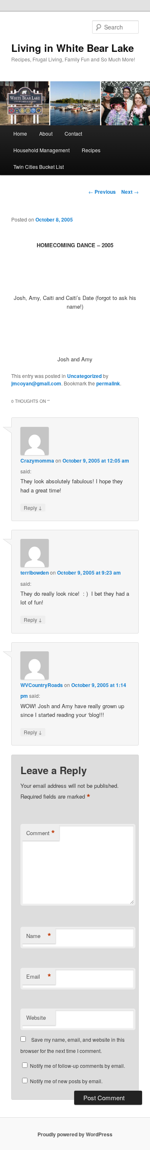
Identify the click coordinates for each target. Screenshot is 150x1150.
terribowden (34, 572)
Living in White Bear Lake (72, 48)
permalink (108, 383)
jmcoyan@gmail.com (36, 383)
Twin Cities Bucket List (38, 166)
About (45, 133)
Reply (33, 507)
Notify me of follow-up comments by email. (77, 1065)
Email (38, 976)
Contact (73, 133)
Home (20, 133)
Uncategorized (84, 376)
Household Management (41, 149)
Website (36, 1017)
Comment (40, 833)
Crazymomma (37, 460)
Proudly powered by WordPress (75, 1134)
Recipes (91, 149)
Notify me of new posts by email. (66, 1080)
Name (38, 936)
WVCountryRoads (41, 685)
